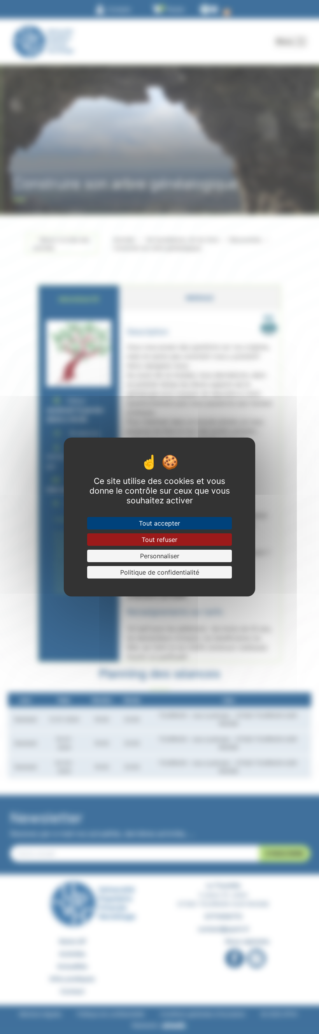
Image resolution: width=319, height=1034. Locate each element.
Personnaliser (159, 556)
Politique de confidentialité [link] (159, 572)
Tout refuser (159, 539)
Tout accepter (159, 523)
